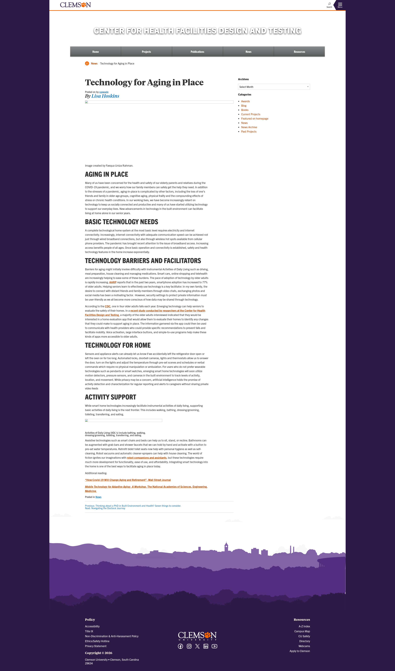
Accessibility (92, 626)
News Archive (249, 127)
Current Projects (250, 114)
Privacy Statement (95, 646)
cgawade (103, 91)
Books (244, 110)
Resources (299, 51)
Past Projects (248, 131)
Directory (304, 641)
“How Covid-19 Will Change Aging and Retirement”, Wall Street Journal (128, 480)
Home (95, 51)
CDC (107, 306)
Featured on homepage (254, 118)
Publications (197, 51)
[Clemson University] (75, 7)
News (248, 51)
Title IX (89, 631)
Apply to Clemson (300, 651)
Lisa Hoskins (105, 96)
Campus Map (302, 631)
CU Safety (304, 636)
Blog (243, 105)
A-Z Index (304, 626)
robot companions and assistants (146, 457)
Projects (146, 51)
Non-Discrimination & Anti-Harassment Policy (111, 636)
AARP (112, 282)
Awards (245, 101)
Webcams (304, 646)
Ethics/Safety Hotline (97, 641)
